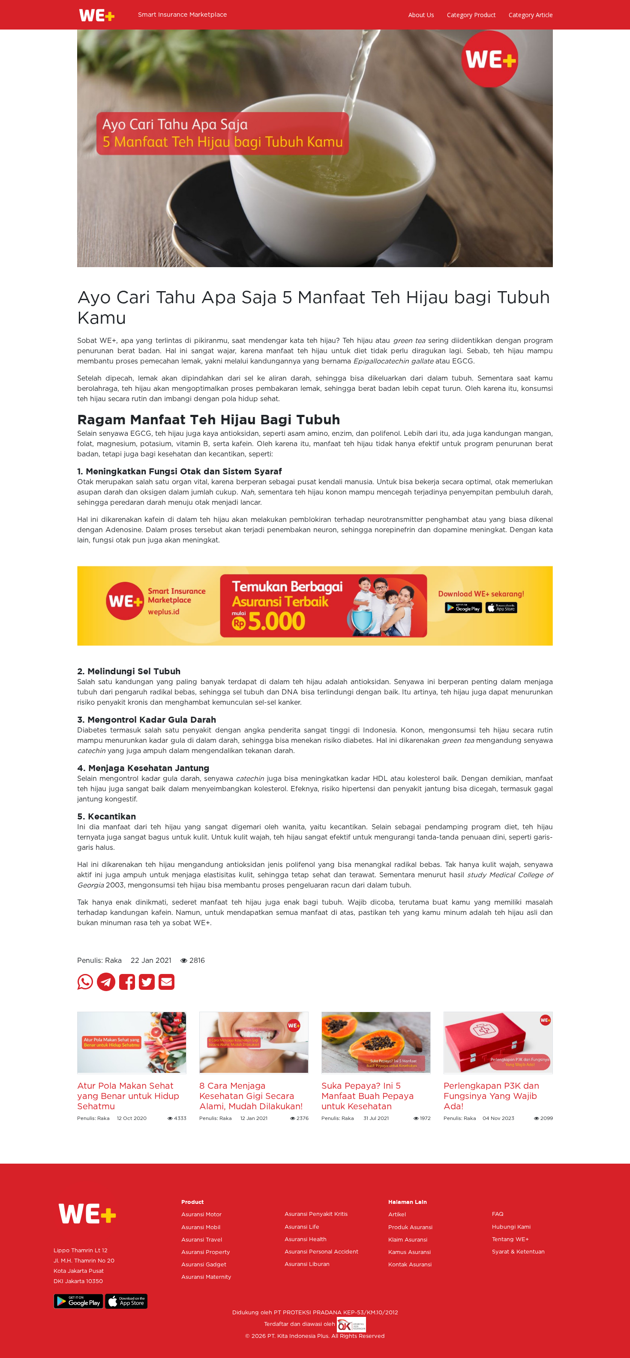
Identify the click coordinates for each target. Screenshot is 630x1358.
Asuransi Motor (201, 1215)
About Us (421, 15)
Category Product (471, 15)
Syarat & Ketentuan (518, 1252)
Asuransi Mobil (200, 1227)
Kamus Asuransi (409, 1252)
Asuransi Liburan (307, 1264)
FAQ (498, 1214)
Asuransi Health (306, 1239)
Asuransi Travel (201, 1240)
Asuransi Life (302, 1227)
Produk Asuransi (410, 1227)
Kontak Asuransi (410, 1265)
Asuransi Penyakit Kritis (316, 1214)
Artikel (397, 1215)
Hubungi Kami (511, 1227)
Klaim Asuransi (407, 1240)
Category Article (531, 15)
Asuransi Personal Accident (321, 1252)
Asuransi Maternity (206, 1277)
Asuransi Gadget (203, 1265)
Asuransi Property (205, 1252)
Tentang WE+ (510, 1239)
